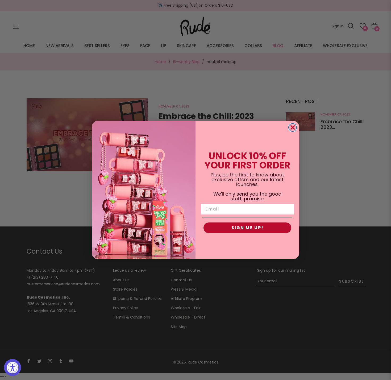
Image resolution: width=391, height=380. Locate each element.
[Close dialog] (293, 127)
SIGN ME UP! (247, 228)
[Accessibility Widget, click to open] (12, 367)
